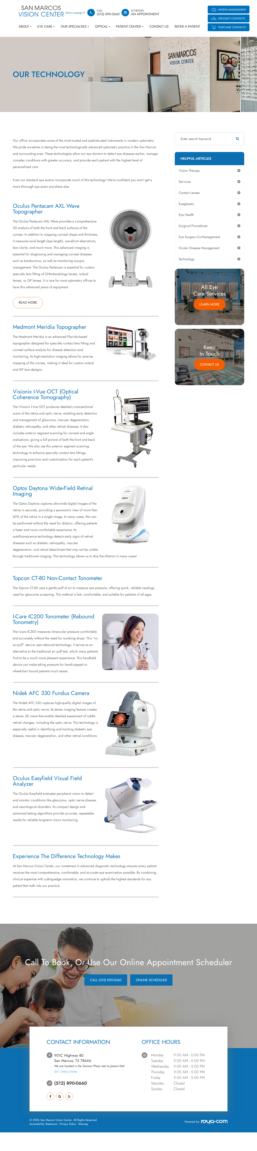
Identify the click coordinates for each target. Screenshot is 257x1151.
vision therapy (189, 170)
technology (187, 259)
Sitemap (83, 1124)
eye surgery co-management (199, 236)
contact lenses (189, 192)
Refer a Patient (187, 26)
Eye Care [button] (44, 26)
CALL (106, 980)
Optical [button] (101, 26)
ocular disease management (199, 248)
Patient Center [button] (128, 26)
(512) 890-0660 (70, 1083)
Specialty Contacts (231, 18)
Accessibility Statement (43, 1124)
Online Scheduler (151, 980)
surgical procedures (193, 225)
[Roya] (213, 1122)
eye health (186, 214)
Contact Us (159, 26)
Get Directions (65, 1072)
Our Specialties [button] (74, 26)
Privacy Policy (68, 1124)
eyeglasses (186, 203)
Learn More (209, 304)
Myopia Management (232, 9)
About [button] (24, 26)
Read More (28, 302)
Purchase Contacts (232, 27)
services (185, 181)
